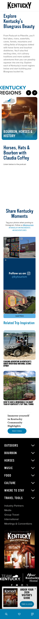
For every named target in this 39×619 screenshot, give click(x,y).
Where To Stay (14, 490)
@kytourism (28, 225)
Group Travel (11, 515)
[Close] (35, 589)
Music (8, 467)
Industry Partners (14, 506)
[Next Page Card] (34, 92)
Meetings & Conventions (18, 524)
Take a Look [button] (27, 604)
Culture (10, 482)
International (11, 519)
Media (7, 510)
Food (7, 475)
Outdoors (11, 445)
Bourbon (10, 453)
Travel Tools (13, 497)
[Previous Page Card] (28, 92)
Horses (9, 460)
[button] (6, 614)
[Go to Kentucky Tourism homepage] (19, 5)
